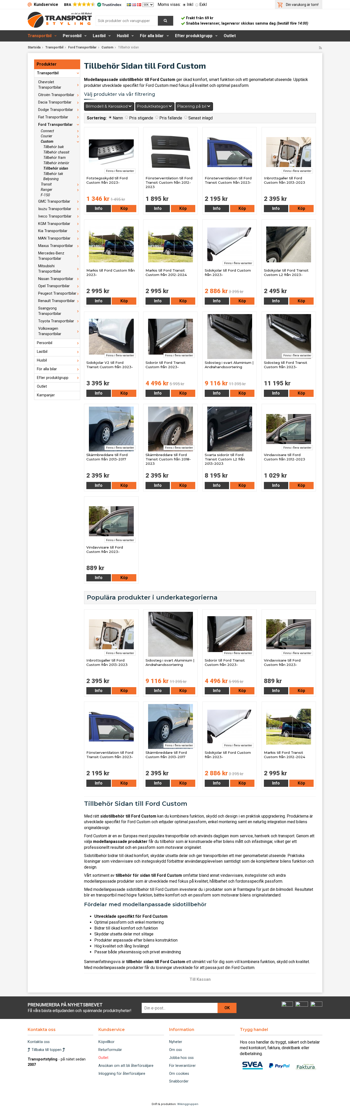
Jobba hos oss (181, 1058)
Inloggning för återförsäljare (121, 1073)
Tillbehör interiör (56, 163)
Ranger (46, 190)
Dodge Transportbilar (55, 110)
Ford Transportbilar (82, 47)
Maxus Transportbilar (55, 246)
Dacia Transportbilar (54, 102)
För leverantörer (182, 1066)
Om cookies (179, 1073)
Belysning (51, 179)
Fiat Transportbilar (53, 117)
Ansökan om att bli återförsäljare (125, 1066)
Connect (47, 131)
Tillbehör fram (54, 158)
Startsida (34, 47)
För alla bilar (152, 35)
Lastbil (99, 35)
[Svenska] (129, 4)
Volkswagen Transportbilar (49, 331)
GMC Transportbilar (54, 201)
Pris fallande (170, 118)
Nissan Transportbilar (55, 279)
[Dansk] (139, 4)
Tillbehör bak (53, 147)
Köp (124, 208)
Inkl (190, 4)
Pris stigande (141, 118)
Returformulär (110, 1050)
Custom (107, 47)
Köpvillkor (106, 1042)
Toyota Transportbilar (56, 321)
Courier (46, 136)
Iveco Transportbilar (54, 216)
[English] (134, 4)
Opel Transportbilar (54, 286)
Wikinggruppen (187, 1104)
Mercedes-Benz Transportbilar (51, 256)
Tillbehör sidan (55, 168)
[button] (92, 4)
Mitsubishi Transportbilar (49, 269)
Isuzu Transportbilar (54, 209)
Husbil (123, 35)
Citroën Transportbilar (56, 95)
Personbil (72, 35)
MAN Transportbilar (54, 238)
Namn (118, 118)
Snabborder (179, 1081)
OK (227, 1007)
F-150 (45, 195)
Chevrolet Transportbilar (49, 85)
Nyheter (175, 1042)
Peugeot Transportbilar (57, 293)
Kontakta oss (39, 1042)
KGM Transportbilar (54, 224)
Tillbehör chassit (56, 152)
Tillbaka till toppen (46, 1050)
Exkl (203, 4)
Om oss (175, 1050)
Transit (46, 184)
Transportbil (40, 35)
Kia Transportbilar (52, 231)
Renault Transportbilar (56, 301)
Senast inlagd (200, 118)
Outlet (230, 35)
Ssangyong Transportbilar (49, 311)
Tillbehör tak (53, 174)
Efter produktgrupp (193, 35)
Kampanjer (46, 395)
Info (98, 208)
